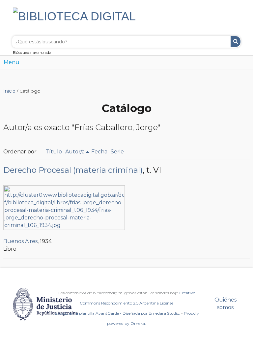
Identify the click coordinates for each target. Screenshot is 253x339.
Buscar (235, 41)
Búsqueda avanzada (32, 52)
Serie (117, 151)
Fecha (99, 151)
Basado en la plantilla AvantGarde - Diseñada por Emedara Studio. (117, 313)
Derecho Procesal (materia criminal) (73, 170)
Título (53, 151)
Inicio (9, 91)
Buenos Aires (20, 241)
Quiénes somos (225, 303)
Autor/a (75, 151)
